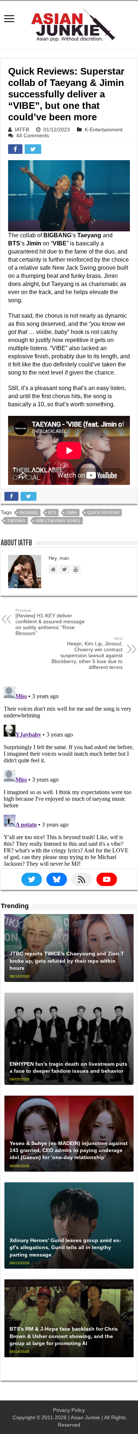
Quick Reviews (103, 512)
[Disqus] (69, 775)
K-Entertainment (104, 129)
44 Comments (32, 135)
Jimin (71, 512)
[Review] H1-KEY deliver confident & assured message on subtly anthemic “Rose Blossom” (50, 622)
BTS (52, 512)
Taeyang (16, 520)
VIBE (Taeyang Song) (58, 520)
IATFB (22, 129)
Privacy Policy (69, 1410)
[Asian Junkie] (69, 23)
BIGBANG (29, 512)
